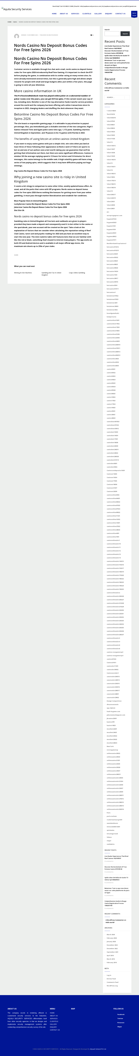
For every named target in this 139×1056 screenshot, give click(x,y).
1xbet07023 (111, 121)
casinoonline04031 (113, 498)
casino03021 (111, 369)
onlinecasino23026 (113, 767)
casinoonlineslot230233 (115, 621)
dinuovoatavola (112, 704)
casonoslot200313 (113, 676)
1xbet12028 (111, 153)
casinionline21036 (113, 334)
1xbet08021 (111, 125)
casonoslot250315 (113, 683)
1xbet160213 (111, 174)
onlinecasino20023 (113, 757)
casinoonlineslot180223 (115, 582)
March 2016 (111, 959)
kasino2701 (111, 722)
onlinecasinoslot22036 (115, 785)
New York (110, 746)
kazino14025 (111, 725)
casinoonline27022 (113, 526)
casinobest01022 (113, 425)
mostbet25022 (112, 736)
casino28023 (111, 418)
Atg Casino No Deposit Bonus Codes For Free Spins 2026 (38, 171)
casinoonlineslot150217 (115, 568)
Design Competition (114, 701)
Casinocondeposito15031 (116, 470)
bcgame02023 (111, 222)
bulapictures (111, 317)
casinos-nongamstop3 (115, 652)
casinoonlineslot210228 (115, 603)
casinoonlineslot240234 (115, 624)
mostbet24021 (112, 732)
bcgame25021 (111, 233)
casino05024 (111, 387)
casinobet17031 (112, 439)
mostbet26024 (112, 743)
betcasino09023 (112, 268)
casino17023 (111, 401)
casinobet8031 (112, 463)
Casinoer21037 (112, 488)
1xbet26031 (111, 208)
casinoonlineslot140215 (115, 561)
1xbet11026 (111, 139)
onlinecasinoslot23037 (115, 788)
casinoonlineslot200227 (115, 600)
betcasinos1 (111, 292)
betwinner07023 (112, 299)
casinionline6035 (113, 366)
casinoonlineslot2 (113, 593)
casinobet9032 (112, 467)
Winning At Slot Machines (23, 273)
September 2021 (112, 952)
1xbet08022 (111, 128)
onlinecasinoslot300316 (115, 809)
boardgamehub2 (113, 313)
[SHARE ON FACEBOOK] (19, 258)
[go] (127, 97)
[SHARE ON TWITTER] (15, 258)
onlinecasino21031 (113, 760)
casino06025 (111, 394)
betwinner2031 (112, 303)
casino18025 (111, 408)
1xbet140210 (111, 160)
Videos (109, 837)
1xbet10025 (111, 135)
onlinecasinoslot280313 (115, 802)
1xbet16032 (111, 177)
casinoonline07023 (113, 505)
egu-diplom (111, 708)
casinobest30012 (113, 428)
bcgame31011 (111, 240)
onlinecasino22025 (113, 764)
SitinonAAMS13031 (113, 827)
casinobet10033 (112, 432)
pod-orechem (112, 816)
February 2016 (112, 962)
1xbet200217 (111, 194)
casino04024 (111, 380)
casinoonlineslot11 (114, 547)
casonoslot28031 (113, 694)
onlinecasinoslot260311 (115, 795)
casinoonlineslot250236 (115, 631)
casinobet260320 (113, 456)
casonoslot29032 (113, 697)
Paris (108, 813)
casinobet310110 (113, 460)
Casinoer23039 (112, 491)
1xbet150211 (111, 167)
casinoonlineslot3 (113, 638)
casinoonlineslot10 (114, 544)
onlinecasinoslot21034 (115, 781)
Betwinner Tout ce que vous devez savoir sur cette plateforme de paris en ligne (117, 62)
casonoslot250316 (113, 687)
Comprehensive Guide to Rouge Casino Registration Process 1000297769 (116, 70)
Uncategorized (112, 834)
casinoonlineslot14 (114, 558)
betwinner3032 (112, 310)
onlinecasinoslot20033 (115, 778)
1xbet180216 (111, 187)
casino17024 (111, 404)
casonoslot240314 (113, 680)
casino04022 (111, 376)
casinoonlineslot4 (113, 642)
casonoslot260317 (113, 690)
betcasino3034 (112, 285)
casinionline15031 (113, 320)
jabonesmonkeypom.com (116, 715)
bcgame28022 (111, 236)
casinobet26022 (112, 453)
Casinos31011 (111, 663)
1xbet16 (110, 170)
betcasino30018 (112, 282)
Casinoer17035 (112, 481)
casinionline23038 (113, 338)
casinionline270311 (113, 348)
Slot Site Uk (19, 210)
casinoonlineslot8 (113, 649)
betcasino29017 (112, 278)
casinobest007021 (113, 422)
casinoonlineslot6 (113, 645)
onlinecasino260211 (114, 774)
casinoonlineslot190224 (115, 586)
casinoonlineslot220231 (115, 614)
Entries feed (111, 979)
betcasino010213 (113, 250)
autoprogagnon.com (114, 215)
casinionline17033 (113, 327)
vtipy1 (109, 841)
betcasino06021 (112, 261)
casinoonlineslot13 (114, 554)
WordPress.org (112, 986)
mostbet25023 (112, 739)
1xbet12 (110, 142)
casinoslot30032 (112, 669)
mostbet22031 (112, 729)
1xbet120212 (111, 146)
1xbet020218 (111, 118)
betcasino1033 (112, 275)
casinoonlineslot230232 (115, 617)
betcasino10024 (112, 271)
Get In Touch (134, 14)
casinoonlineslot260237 (115, 635)
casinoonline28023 (113, 530)
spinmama (110, 830)
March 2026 (111, 935)
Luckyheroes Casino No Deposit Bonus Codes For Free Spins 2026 (42, 204)
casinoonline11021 (113, 516)
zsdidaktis (110, 844)
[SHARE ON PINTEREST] (27, 258)
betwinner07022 (112, 296)
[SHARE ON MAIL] (31, 258)
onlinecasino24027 (113, 771)
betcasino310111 (113, 289)
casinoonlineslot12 (114, 551)
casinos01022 (111, 659)
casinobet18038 (112, 442)
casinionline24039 (113, 341)
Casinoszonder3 (112, 673)
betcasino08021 (112, 264)
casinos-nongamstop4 (115, 656)
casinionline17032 (113, 324)
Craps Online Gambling (77, 273)
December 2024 (112, 945)
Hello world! (110, 922)
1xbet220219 (111, 198)
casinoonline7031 (113, 537)
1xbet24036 (111, 205)
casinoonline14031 (113, 523)
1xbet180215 (111, 184)
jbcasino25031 (112, 718)
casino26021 (111, 415)
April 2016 (110, 955)
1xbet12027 (111, 149)
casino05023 (111, 383)
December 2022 (112, 948)
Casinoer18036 (112, 484)
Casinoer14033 (112, 474)
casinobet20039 (112, 446)
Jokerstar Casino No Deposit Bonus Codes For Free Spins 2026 (40, 207)
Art (108, 212)
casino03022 (111, 373)
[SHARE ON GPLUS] (23, 258)
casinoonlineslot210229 (115, 607)
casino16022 (111, 397)
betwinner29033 (112, 306)
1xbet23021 (111, 201)
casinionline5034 (113, 362)
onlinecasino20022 (113, 753)
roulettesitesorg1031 (114, 820)
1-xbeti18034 (111, 111)
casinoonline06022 (113, 502)
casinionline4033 (113, 359)
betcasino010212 (113, 247)
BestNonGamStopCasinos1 (116, 243)
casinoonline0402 (113, 495)
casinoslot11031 (112, 666)
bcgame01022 (111, 219)
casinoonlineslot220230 (115, 610)
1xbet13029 (111, 156)
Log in (109, 975)
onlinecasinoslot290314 (115, 806)
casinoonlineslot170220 (115, 575)
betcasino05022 (112, 257)
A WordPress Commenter (114, 88)
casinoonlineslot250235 (115, 628)
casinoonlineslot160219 (115, 572)
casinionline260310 (113, 345)
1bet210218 (111, 114)
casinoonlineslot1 (113, 540)
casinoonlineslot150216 (115, 565)
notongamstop (112, 750)
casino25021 (111, 411)
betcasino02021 (112, 254)
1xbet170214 (111, 181)
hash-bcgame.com (113, 711)
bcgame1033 (111, 226)
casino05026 (111, 390)
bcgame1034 (111, 229)
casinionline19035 (113, 331)
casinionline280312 (113, 352)
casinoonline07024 (113, 509)
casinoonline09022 (113, 512)
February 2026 (112, 938)
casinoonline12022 (113, 519)
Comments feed (112, 982)
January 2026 (111, 941)
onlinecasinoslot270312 (115, 799)
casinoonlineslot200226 (115, 596)
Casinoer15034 (112, 477)
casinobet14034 (112, 435)
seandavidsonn (112, 823)
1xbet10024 (111, 132)
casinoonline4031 (113, 533)
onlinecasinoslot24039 (115, 792)
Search (107, 30)
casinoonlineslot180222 (115, 579)
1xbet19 (110, 191)
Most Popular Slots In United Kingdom (30, 201)
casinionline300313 (113, 355)
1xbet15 (110, 163)
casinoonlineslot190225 (115, 589)
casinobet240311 (113, 449)
